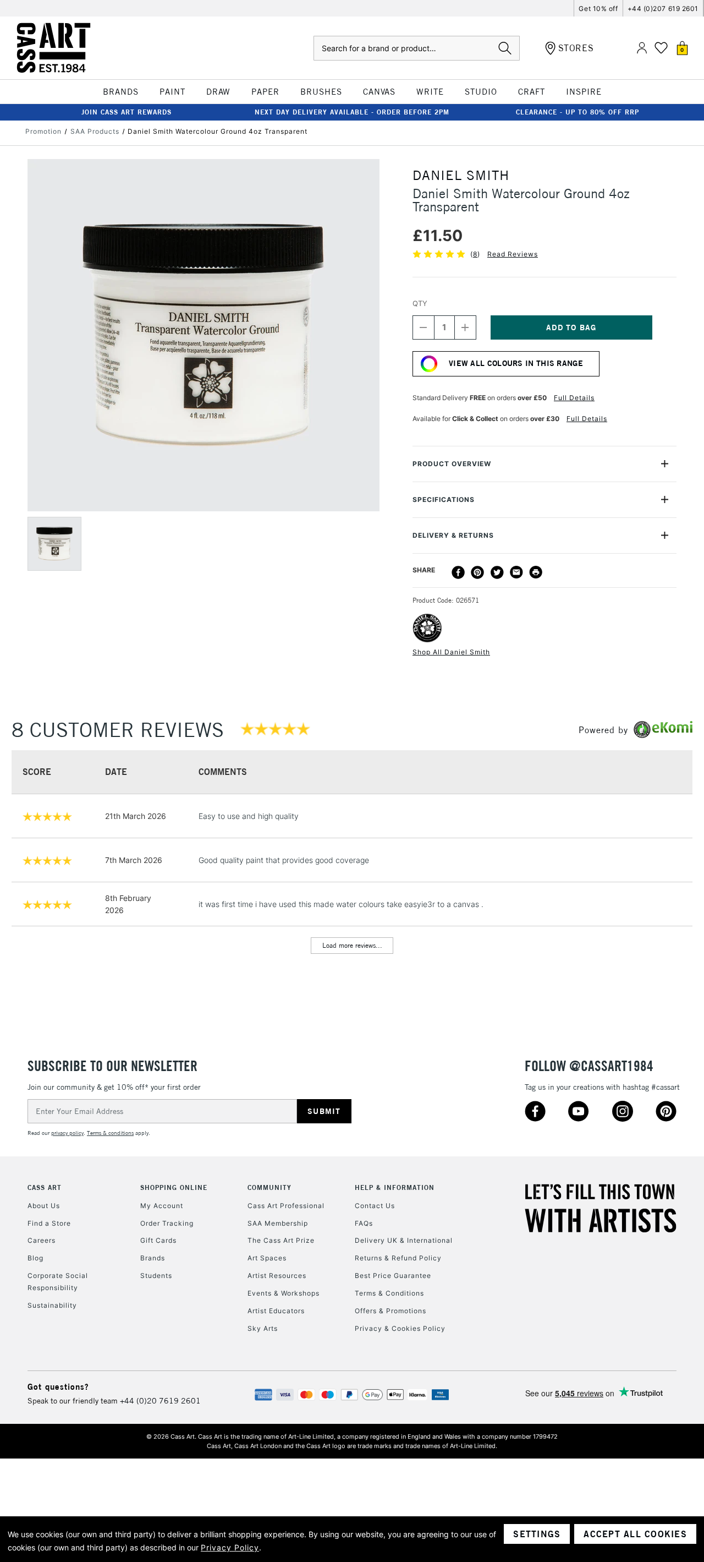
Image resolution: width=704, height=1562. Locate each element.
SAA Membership (278, 1223)
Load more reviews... (352, 945)
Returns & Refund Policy (398, 1258)
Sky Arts (263, 1328)
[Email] (516, 572)
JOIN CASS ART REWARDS (126, 112)
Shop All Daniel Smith (451, 652)
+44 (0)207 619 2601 (663, 8)
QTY (420, 303)
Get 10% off (598, 8)
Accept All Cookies (635, 1533)
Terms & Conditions (389, 1293)
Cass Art (45, 1187)
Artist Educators (276, 1311)
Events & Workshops (284, 1293)
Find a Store (49, 1223)
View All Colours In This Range (516, 363)
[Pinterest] (477, 572)
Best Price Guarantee (393, 1275)
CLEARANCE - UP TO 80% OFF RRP (577, 112)
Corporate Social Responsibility (58, 1281)
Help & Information (395, 1187)
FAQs (364, 1223)
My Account (161, 1205)
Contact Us (375, 1205)
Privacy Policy (230, 1547)
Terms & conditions (110, 1133)
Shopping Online (173, 1187)
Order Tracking (167, 1223)
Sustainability (52, 1305)
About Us (44, 1205)
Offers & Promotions (390, 1311)
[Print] (535, 572)
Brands (152, 1258)
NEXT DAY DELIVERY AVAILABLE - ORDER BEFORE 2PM (352, 112)
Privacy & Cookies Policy (400, 1328)
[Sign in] (642, 48)
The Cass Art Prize (281, 1240)
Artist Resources (277, 1275)
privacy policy (67, 1133)
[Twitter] (497, 572)
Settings (536, 1533)
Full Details (574, 397)
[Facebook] (458, 572)
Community (270, 1187)
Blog (35, 1258)
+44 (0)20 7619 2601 (160, 1401)
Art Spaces (267, 1258)
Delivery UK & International (404, 1240)
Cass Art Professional (286, 1205)
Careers (42, 1240)
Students (156, 1275)
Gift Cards (158, 1240)
